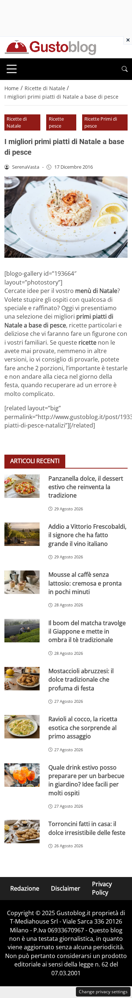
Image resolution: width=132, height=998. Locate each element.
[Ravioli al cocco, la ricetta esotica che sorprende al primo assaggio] (22, 726)
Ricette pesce (56, 122)
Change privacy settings (103, 991)
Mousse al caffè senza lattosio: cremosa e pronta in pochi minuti (85, 583)
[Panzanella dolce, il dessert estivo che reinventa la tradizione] (22, 486)
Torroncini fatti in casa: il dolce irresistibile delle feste (86, 828)
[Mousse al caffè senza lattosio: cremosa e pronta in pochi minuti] (22, 582)
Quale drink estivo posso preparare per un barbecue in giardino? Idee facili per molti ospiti (86, 780)
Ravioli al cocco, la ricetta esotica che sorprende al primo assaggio (82, 727)
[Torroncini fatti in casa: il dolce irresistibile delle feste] (22, 831)
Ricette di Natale (17, 122)
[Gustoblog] (50, 47)
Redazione (24, 888)
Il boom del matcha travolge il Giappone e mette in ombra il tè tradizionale (87, 631)
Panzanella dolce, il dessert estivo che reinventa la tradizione (85, 487)
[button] (125, 69)
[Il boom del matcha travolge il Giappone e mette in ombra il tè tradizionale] (22, 630)
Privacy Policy (102, 888)
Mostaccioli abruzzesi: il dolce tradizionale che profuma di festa (81, 679)
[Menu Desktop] (11, 69)
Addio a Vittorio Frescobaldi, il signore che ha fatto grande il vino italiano (87, 535)
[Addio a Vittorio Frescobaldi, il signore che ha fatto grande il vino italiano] (22, 534)
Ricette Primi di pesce (100, 122)
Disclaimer (65, 888)
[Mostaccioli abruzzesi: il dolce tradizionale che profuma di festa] (22, 678)
